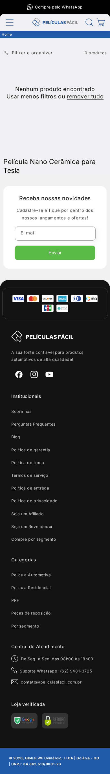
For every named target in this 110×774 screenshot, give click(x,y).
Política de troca (27, 462)
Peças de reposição (31, 613)
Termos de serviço (29, 475)
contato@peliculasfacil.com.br (51, 682)
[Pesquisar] (89, 22)
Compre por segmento (33, 539)
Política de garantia (30, 449)
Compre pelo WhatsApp (59, 7)
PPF (15, 600)
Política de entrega (30, 488)
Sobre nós (21, 411)
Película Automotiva (31, 574)
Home (7, 34)
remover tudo (85, 96)
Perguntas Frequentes (33, 424)
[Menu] (10, 22)
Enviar (55, 252)
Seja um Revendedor (32, 526)
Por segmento (25, 626)
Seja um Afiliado (27, 513)
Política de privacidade (34, 500)
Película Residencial (31, 587)
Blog (15, 436)
